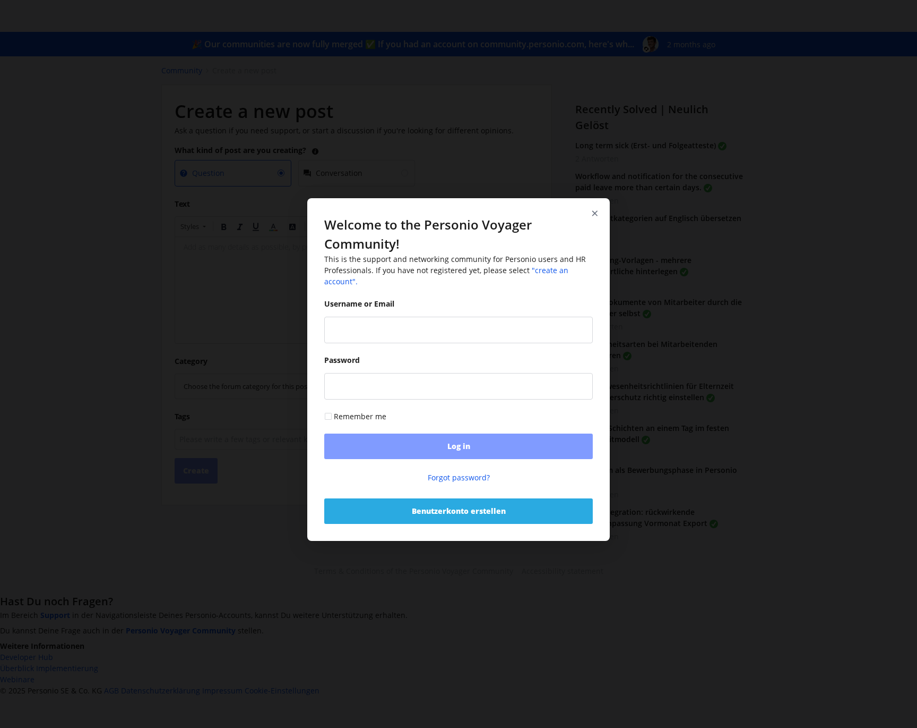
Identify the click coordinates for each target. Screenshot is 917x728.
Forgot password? (459, 477)
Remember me (360, 417)
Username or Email (359, 304)
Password (342, 360)
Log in (458, 446)
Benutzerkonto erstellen (459, 511)
